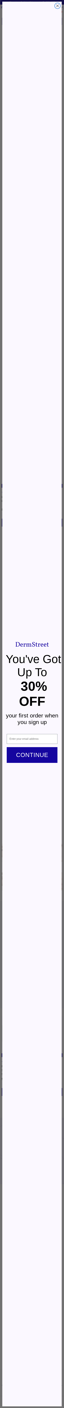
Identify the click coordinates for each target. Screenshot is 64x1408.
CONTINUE (32, 755)
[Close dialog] (57, 6)
